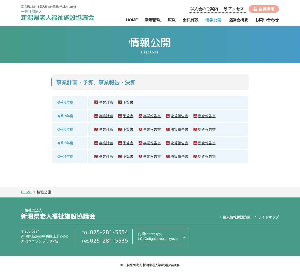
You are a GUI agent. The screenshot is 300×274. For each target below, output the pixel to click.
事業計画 (106, 102)
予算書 (128, 102)
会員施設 (191, 20)
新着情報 (153, 20)
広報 (172, 20)
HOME (132, 20)
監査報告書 (207, 116)
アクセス (236, 9)
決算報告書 (179, 116)
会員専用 (266, 9)
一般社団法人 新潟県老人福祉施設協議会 (58, 16)
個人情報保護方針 (237, 217)
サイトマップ (268, 217)
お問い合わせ (267, 20)
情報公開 (213, 20)
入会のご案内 (206, 9)
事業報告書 (152, 116)
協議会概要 (238, 20)
